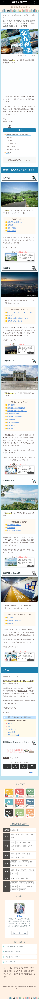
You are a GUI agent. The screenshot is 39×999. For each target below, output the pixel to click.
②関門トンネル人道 (14, 620)
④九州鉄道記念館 (13, 414)
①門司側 (10, 617)
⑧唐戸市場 (11, 425)
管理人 (19, 916)
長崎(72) (30, 883)
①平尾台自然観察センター (16, 222)
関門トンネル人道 (13, 735)
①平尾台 (9, 137)
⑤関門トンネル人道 (13, 149)
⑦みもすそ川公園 (13, 422)
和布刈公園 (11, 732)
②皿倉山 (9, 140)
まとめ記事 (15, 758)
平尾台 (10, 723)
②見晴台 (10, 225)
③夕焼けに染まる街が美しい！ (17, 318)
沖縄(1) (22, 890)
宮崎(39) (29, 886)
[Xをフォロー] (14, 933)
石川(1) (18, 842)
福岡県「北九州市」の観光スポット (18, 134)
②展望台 (10, 315)
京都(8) (14, 862)
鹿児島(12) (15, 890)
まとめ (8, 152)
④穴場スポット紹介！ (14, 321)
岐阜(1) (30, 846)
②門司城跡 (11, 528)
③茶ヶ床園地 (11, 228)
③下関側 (10, 623)
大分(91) (21, 886)
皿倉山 (10, 726)
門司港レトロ (12, 729)
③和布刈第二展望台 (14, 530)
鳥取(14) (23, 870)
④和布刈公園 (11, 146)
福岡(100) (14, 883)
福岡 (7, 758)
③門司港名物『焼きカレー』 (17, 411)
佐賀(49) (22, 883)
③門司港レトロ (11, 143)
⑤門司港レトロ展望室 (14, 416)
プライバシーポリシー (13, 957)
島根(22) (31, 870)
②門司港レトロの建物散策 (16, 408)
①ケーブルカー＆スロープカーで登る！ (20, 312)
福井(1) (18, 846)
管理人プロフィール (12, 952)
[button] (32, 766)
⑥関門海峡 (11, 419)
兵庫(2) (25, 862)
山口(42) (14, 873)
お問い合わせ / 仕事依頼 (14, 946)
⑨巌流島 (10, 428)
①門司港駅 (11, 405)
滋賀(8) (14, 865)
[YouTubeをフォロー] (25, 933)
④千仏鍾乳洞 (11, 231)
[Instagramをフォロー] (19, 933)
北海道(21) (15, 830)
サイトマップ (10, 962)
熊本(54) (14, 886)
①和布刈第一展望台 (14, 525)
